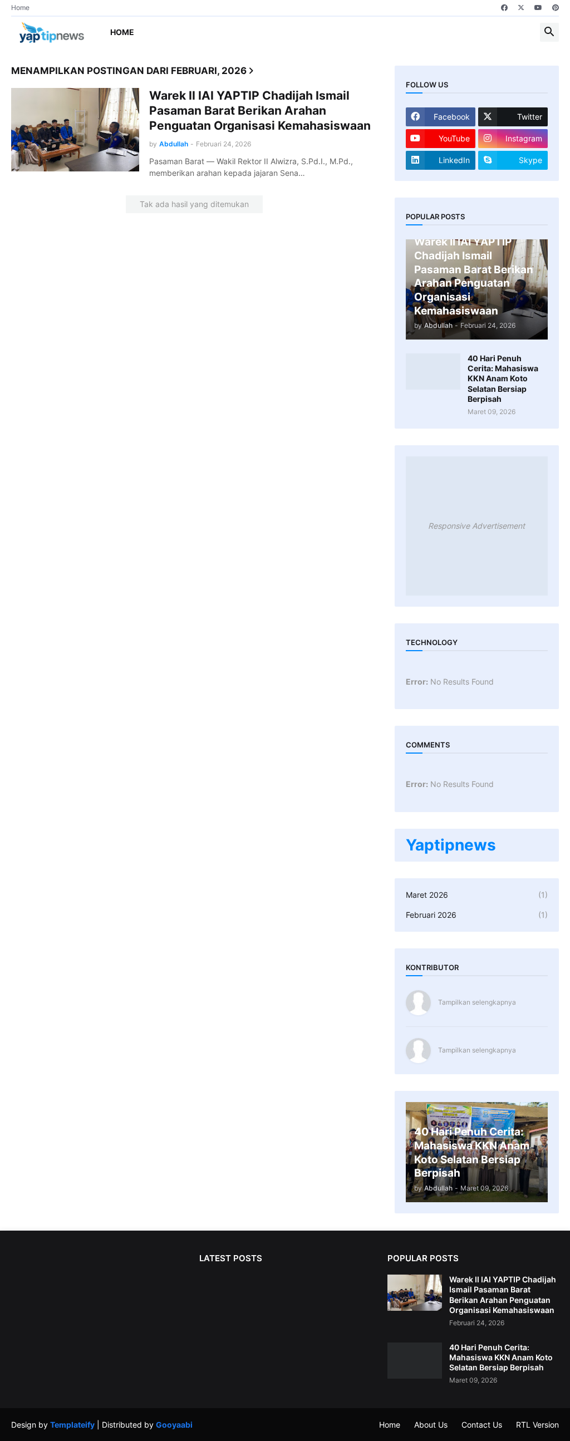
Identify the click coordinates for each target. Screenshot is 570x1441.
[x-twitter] (521, 8)
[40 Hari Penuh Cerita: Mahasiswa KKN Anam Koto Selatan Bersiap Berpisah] (433, 371)
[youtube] (538, 8)
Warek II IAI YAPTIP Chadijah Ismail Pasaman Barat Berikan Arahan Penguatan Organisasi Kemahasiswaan (260, 110)
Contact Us (481, 1424)
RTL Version (537, 1424)
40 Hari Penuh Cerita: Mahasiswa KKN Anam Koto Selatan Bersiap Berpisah (503, 378)
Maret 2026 (477, 894)
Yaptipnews (451, 844)
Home (20, 7)
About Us (431, 1424)
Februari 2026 (477, 914)
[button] (549, 32)
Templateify (72, 1424)
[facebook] (504, 8)
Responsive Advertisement (476, 525)
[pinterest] (555, 8)
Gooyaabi (174, 1424)
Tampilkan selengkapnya (477, 1002)
